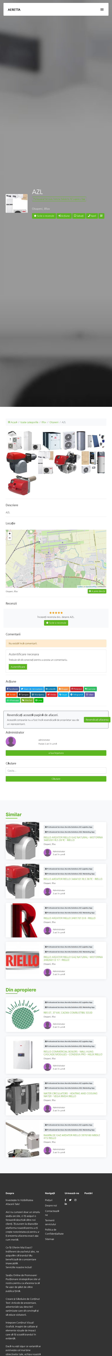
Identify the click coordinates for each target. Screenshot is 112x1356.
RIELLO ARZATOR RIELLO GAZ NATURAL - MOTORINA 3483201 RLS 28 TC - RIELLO (73, 838)
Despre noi (51, 1205)
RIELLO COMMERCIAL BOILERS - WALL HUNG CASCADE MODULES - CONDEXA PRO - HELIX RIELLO (73, 1053)
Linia (39, 700)
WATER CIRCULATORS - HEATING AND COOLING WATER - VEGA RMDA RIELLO (70, 1094)
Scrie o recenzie (45, 215)
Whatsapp (14, 700)
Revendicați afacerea (97, 719)
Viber (90, 694)
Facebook (13, 689)
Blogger (64, 689)
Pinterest (77, 689)
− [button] (10, 538)
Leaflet (80, 586)
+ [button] (10, 533)
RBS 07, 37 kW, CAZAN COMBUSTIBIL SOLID (68, 1012)
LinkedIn (52, 689)
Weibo (53, 694)
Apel (93, 215)
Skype (64, 694)
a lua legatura (56, 752)
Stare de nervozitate (33, 689)
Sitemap (49, 1239)
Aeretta (14, 9)
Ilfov (44, 422)
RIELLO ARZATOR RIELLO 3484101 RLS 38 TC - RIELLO (73, 879)
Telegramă (77, 694)
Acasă (13, 422)
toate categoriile (29, 422)
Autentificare (18, 666)
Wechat (28, 700)
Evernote (91, 689)
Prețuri (48, 1200)
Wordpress (39, 694)
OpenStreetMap (91, 586)
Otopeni (53, 422)
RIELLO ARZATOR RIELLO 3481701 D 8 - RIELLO (70, 918)
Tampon (25, 694)
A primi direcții (98, 591)
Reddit (12, 694)
